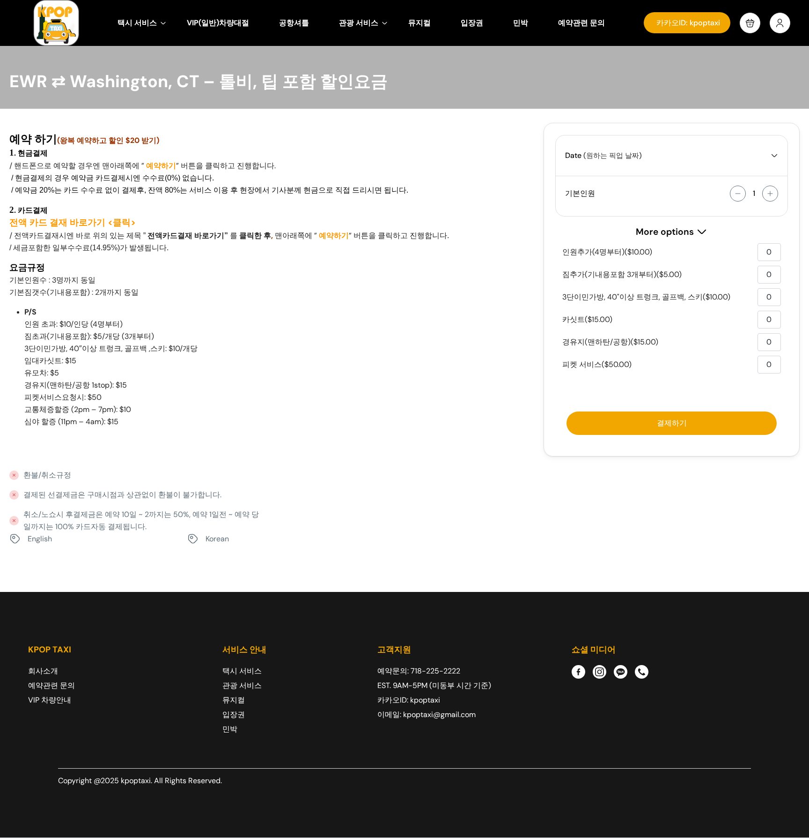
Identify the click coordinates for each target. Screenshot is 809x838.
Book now (671, 423)
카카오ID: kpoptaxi (688, 23)
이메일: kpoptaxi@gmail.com (426, 714)
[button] (750, 23)
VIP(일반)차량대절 (218, 23)
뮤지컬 (419, 23)
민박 (520, 23)
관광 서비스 (358, 23)
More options (665, 232)
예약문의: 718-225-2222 (418, 671)
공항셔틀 (294, 23)
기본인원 (580, 193)
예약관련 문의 (581, 23)
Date (573, 155)
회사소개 (43, 671)
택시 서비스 (137, 23)
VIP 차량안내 (49, 700)
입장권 (472, 23)
